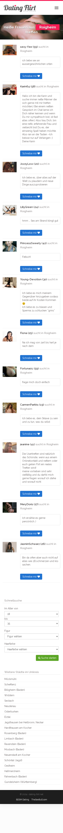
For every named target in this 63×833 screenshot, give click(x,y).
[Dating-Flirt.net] (20, 7)
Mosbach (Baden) (14, 749)
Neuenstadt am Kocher (17, 754)
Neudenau (10, 706)
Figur (7, 630)
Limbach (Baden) (13, 738)
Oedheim (9, 765)
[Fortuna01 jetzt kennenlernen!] (10, 371)
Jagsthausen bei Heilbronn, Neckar (24, 722)
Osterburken (11, 711)
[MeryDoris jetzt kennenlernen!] (10, 507)
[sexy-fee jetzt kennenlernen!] (10, 50)
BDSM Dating (22, 799)
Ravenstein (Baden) (15, 744)
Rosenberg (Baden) (15, 733)
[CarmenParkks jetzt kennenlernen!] (10, 408)
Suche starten (48, 658)
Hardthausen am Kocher (18, 727)
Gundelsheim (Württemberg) (20, 782)
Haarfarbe (9, 643)
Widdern (9, 695)
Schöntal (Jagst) (13, 760)
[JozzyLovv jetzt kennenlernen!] (10, 167)
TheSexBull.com (39, 799)
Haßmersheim (12, 771)
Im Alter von (11, 608)
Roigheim (26, 51)
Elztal (7, 717)
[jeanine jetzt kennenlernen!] (10, 447)
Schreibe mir (29, 76)
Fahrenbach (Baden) (15, 776)
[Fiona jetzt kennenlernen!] (10, 336)
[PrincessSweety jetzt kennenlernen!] (10, 246)
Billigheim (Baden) (14, 689)
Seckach (9, 700)
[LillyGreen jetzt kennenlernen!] (10, 210)
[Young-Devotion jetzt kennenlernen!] (10, 282)
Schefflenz (10, 684)
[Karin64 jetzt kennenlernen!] (10, 89)
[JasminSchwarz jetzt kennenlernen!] (10, 547)
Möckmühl (10, 679)
